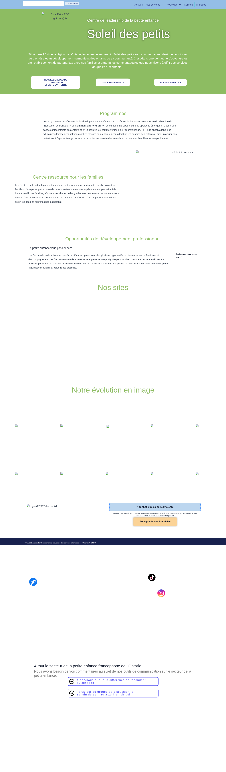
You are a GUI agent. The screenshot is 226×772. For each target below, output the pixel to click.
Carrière (188, 4)
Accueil (139, 4)
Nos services (153, 4)
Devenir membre (65, 531)
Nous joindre (80, 531)
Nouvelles (172, 4)
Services (41, 531)
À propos (201, 4)
